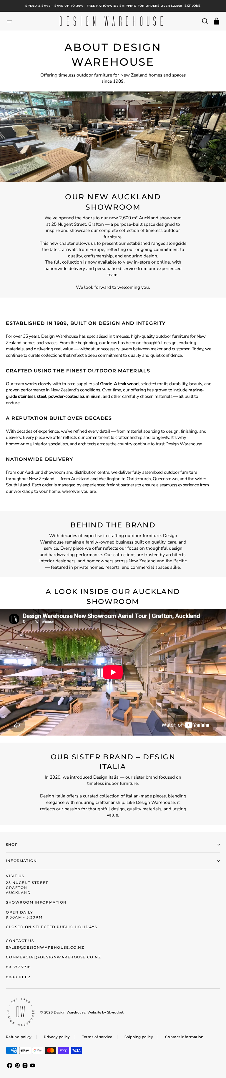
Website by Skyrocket (105, 1012)
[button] (9, 21)
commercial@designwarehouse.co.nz (53, 957)
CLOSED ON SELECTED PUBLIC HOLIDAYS (51, 927)
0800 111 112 (18, 977)
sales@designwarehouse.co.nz (45, 947)
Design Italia (106, 777)
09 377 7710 (18, 967)
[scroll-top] (213, 1065)
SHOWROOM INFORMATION (36, 902)
